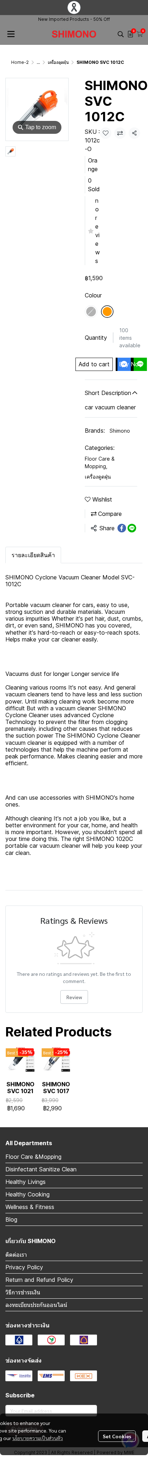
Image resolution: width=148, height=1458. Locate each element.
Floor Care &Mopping (33, 1156)
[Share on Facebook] (121, 528)
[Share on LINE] (132, 528)
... (38, 62)
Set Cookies (117, 1436)
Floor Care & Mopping (100, 462)
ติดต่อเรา (16, 1254)
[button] (121, 34)
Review (74, 997)
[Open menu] (11, 34)
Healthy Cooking (27, 1194)
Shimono (120, 431)
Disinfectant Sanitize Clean (41, 1169)
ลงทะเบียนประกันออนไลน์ (36, 1304)
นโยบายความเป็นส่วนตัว (37, 1438)
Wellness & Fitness (29, 1206)
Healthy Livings (25, 1181)
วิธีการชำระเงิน (22, 1292)
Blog (11, 1219)
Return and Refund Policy (39, 1279)
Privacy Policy (24, 1267)
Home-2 (20, 62)
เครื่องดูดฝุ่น (58, 62)
